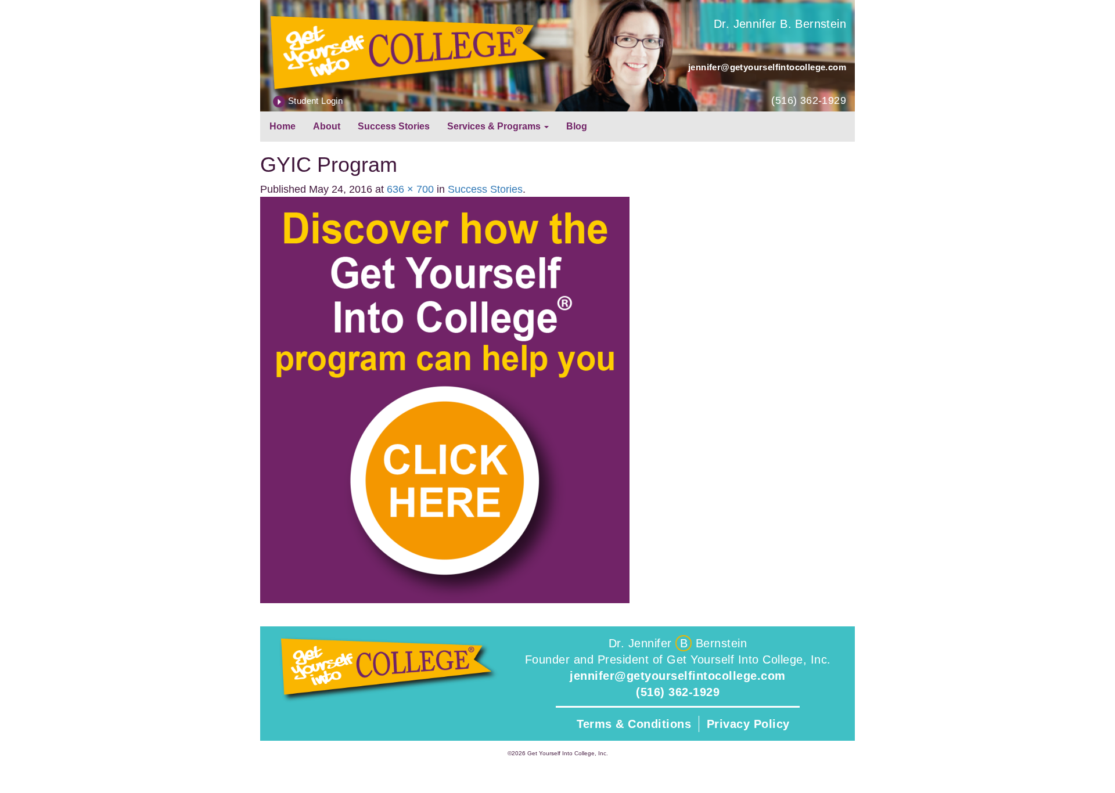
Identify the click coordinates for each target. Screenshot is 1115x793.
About (326, 126)
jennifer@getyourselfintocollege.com (767, 67)
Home (282, 126)
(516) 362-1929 (808, 100)
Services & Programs (495, 126)
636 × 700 (410, 189)
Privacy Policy (748, 724)
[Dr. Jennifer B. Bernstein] (409, 51)
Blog (576, 126)
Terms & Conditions (634, 724)
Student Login (315, 101)
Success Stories (394, 126)
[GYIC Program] (445, 399)
